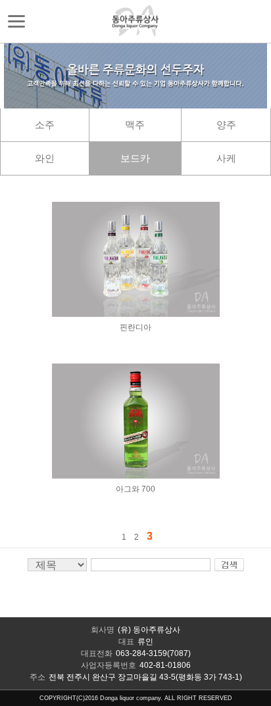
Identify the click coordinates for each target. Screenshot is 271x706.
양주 (226, 124)
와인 (45, 158)
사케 (226, 158)
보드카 (135, 158)
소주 (45, 124)
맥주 (135, 124)
